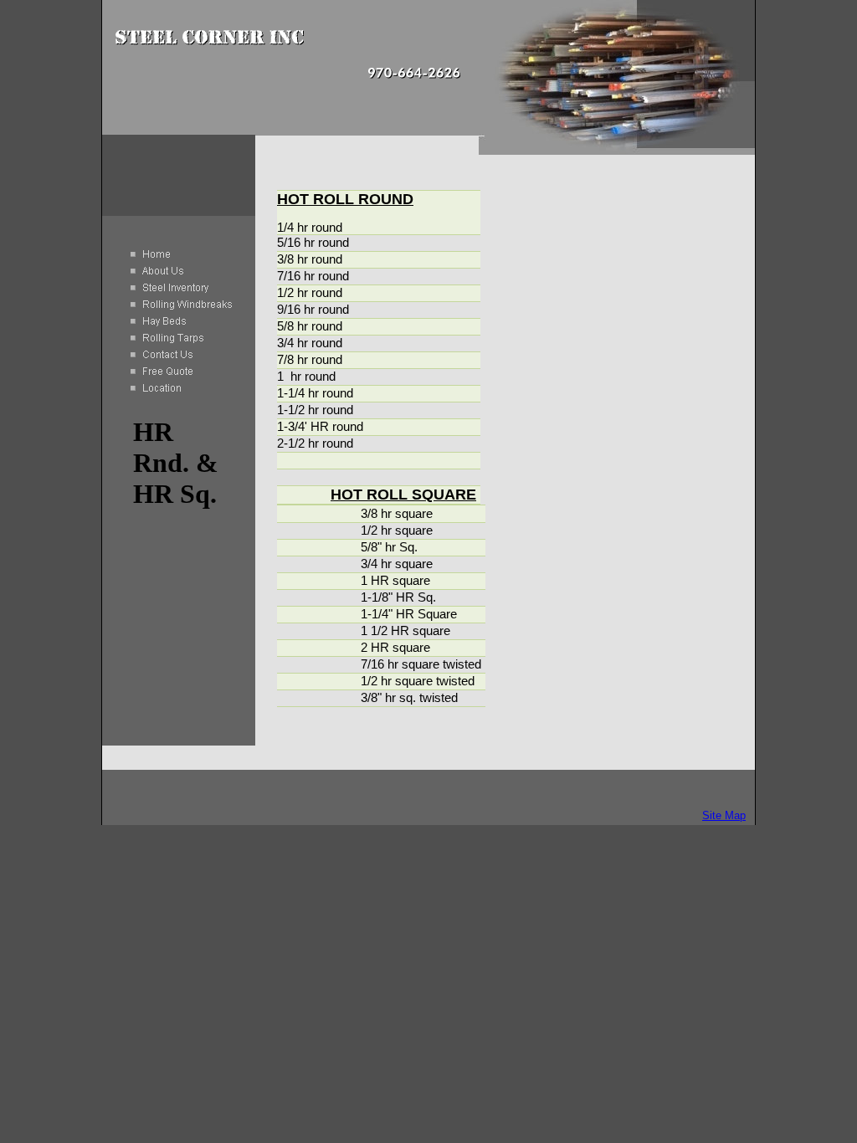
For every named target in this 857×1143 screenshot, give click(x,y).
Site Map (724, 815)
